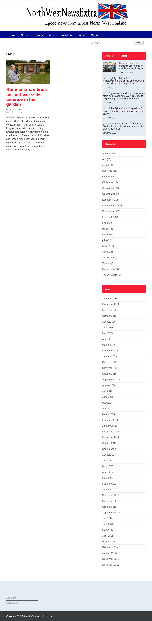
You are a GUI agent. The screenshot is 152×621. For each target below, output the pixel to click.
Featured (107, 217)
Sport (94, 35)
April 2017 (107, 472)
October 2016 (109, 507)
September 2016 (111, 512)
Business (38, 35)
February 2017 (110, 483)
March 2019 (108, 345)
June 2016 (107, 524)
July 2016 (107, 518)
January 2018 (109, 426)
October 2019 (109, 316)
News (24, 35)
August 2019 (109, 321)
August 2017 (109, 455)
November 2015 (110, 564)
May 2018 (107, 402)
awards (106, 165)
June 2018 (107, 397)
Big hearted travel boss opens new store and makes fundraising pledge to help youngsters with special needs (124, 96)
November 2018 (110, 368)
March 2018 (108, 414)
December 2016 (110, 495)
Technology (108, 257)
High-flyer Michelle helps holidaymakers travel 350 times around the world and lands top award (123, 81)
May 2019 (107, 333)
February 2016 (110, 547)
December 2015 (110, 559)
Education (65, 35)
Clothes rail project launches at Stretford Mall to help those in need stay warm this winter (123, 126)
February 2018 (110, 420)
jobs (104, 240)
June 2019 (107, 327)
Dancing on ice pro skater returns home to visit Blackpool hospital (131, 66)
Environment (109, 211)
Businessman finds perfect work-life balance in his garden (26, 97)
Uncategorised (110, 269)
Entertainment (109, 205)
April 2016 (107, 536)
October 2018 (109, 374)
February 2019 (110, 350)
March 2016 (108, 541)
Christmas (107, 182)
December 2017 (110, 431)
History (106, 234)
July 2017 (107, 460)
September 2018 (111, 379)
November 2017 (110, 437)
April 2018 (107, 408)
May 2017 (107, 466)
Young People (109, 275)
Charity (106, 176)
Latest (124, 55)
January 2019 (109, 356)
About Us (11, 598)
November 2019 (110, 310)
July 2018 (107, 391)
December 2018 (110, 362)
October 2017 (109, 443)
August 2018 (109, 385)
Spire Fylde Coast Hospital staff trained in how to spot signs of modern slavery (123, 111)
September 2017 (111, 449)
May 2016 (107, 530)
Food (105, 223)
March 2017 (108, 478)
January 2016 (109, 553)
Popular (109, 55)
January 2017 (109, 489)
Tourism (81, 35)
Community (108, 188)
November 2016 (110, 501)
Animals (106, 153)
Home (12, 35)
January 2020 (109, 298)
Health (105, 228)
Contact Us (12, 603)
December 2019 (110, 304)
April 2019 (107, 339)
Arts (51, 35)
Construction (109, 194)
